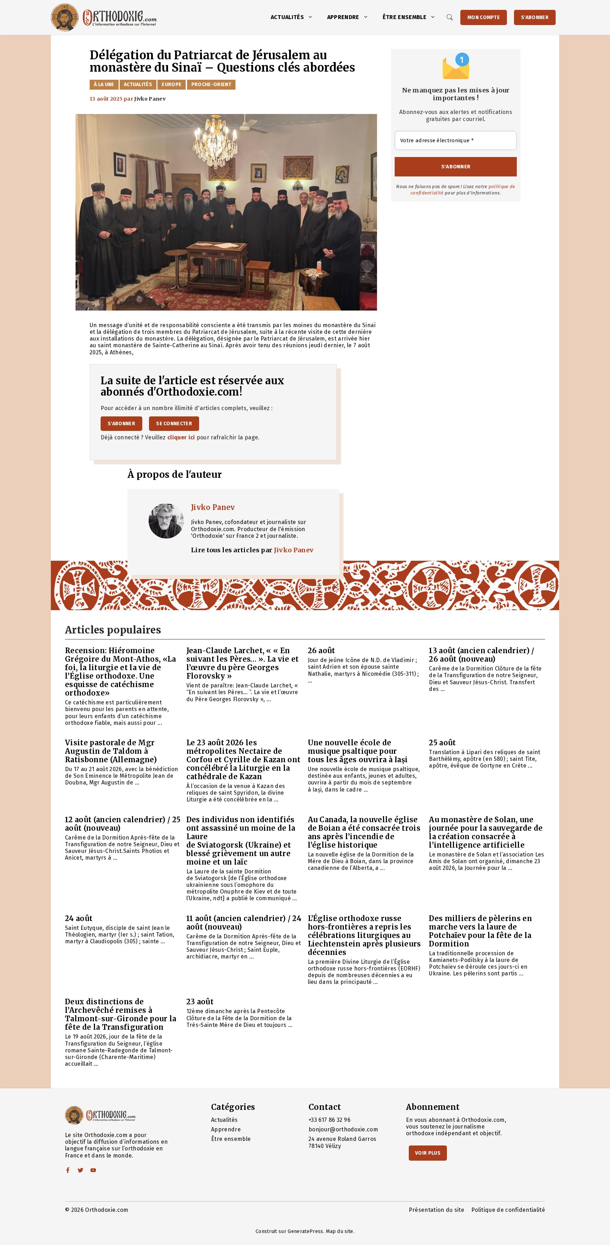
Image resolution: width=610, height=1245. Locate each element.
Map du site (339, 1231)
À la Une (104, 85)
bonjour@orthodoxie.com (343, 1129)
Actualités (287, 17)
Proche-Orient (211, 85)
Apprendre (343, 17)
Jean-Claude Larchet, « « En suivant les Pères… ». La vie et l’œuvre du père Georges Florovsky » (242, 663)
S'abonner (535, 17)
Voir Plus (428, 1153)
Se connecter (174, 424)
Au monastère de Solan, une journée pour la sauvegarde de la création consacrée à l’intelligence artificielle (486, 832)
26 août (321, 650)
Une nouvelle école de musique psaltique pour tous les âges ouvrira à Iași (358, 751)
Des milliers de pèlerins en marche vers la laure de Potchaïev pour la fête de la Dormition (480, 931)
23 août (200, 1001)
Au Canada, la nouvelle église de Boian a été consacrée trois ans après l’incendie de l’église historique (364, 832)
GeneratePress (305, 1231)
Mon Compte (483, 17)
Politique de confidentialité (508, 1210)
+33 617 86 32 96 (330, 1120)
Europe (171, 85)
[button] (312, 17)
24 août (78, 918)
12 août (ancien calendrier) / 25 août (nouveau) (122, 823)
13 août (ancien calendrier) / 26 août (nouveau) (481, 654)
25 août (442, 742)
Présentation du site (436, 1210)
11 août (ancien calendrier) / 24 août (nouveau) (243, 922)
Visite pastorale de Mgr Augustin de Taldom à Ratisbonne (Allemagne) (111, 751)
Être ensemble (404, 17)
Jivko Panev (213, 507)
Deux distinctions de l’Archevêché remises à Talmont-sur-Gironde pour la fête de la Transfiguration (121, 1014)
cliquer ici (181, 437)
